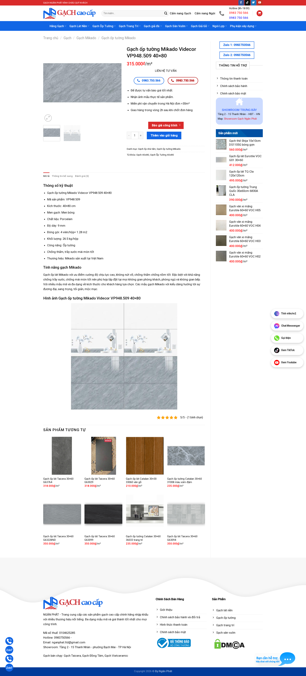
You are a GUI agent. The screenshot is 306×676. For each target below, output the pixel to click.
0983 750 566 (238, 13)
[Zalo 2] (9, 668)
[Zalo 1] (9, 650)
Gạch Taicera (72, 655)
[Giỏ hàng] (260, 13)
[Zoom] (48, 118)
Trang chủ (50, 38)
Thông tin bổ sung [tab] (62, 176)
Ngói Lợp (218, 26)
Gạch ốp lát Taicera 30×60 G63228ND (58, 538)
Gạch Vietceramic (116, 655)
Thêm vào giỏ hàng (164, 135)
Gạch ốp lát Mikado (56, 274)
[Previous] (49, 83)
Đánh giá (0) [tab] (82, 176)
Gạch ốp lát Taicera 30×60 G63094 (182, 538)
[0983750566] (222, 13)
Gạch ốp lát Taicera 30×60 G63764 (58, 480)
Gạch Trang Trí (128, 26)
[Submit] (166, 13)
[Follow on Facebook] (241, 2)
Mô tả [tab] (46, 176)
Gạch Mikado (86, 38)
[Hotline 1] (9, 641)
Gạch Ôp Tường (102, 26)
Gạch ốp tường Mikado (118, 38)
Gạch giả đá (151, 26)
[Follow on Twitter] (253, 2)
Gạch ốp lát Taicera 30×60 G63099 (99, 538)
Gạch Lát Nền (78, 26)
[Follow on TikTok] (247, 2)
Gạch (67, 38)
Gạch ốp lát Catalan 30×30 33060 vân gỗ (141, 480)
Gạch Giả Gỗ (199, 26)
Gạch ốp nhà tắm (147, 149)
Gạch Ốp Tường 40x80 (162, 154)
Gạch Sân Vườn (175, 26)
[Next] (115, 83)
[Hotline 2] (9, 659)
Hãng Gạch (57, 26)
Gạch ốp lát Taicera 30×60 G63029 (99, 480)
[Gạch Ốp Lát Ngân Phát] (69, 13)
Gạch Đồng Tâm (92, 655)
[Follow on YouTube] (260, 2)
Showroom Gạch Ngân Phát (240, 118)
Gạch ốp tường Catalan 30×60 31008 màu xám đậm (184, 480)
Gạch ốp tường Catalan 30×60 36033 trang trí (143, 538)
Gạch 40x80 (142, 154)
